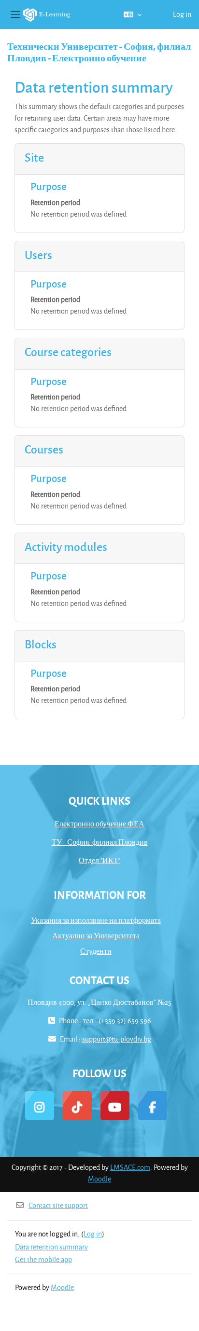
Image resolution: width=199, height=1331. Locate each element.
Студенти (96, 951)
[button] (132, 14)
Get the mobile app (43, 1259)
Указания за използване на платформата (96, 920)
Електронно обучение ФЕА (99, 824)
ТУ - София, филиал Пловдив (100, 842)
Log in (182, 14)
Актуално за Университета (96, 936)
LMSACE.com (130, 1167)
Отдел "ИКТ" (99, 860)
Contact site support (58, 1205)
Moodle (99, 1179)
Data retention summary (51, 1247)
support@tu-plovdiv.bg (116, 1039)
